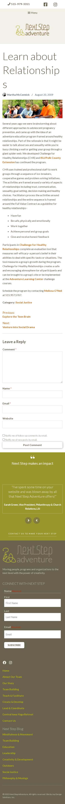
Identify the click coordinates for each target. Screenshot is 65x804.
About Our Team (12, 676)
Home (5, 670)
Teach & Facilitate (13, 695)
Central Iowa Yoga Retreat (17, 714)
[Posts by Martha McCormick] (4, 94)
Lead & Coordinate (13, 708)
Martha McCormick (18, 94)
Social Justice (24, 302)
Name (7, 388)
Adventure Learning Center (26, 279)
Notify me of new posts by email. (21, 439)
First (7, 597)
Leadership (9, 753)
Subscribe (14, 645)
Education (8, 746)
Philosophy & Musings (15, 778)
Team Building (10, 689)
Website (7, 418)
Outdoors (8, 765)
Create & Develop (12, 701)
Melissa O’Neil (53, 290)
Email (6, 403)
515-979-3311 (20, 4)
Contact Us (9, 720)
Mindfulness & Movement (17, 734)
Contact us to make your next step (32, 533)
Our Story (8, 683)
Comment (9, 349)
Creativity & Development (17, 759)
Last (6, 610)
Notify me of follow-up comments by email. (26, 435)
